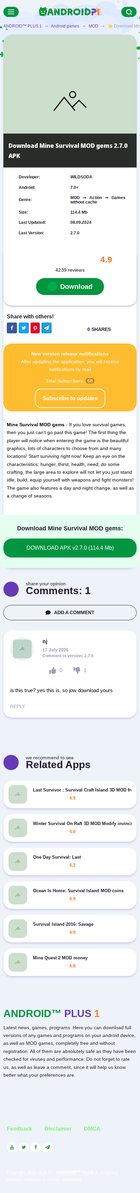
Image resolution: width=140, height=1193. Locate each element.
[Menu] (11, 12)
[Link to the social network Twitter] (24, 1147)
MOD (93, 26)
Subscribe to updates (70, 398)
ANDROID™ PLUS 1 (22, 26)
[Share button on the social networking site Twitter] (24, 327)
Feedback (19, 1129)
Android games (65, 26)
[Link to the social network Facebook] (36, 1147)
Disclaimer (58, 1129)
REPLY (17, 706)
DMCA (92, 1129)
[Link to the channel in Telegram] (47, 1147)
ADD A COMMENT (74, 612)
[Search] (129, 12)
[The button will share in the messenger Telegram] (46, 327)
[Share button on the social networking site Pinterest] (35, 327)
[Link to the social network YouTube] (12, 1147)
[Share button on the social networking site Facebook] (12, 327)
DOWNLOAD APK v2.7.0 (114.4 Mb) (70, 548)
